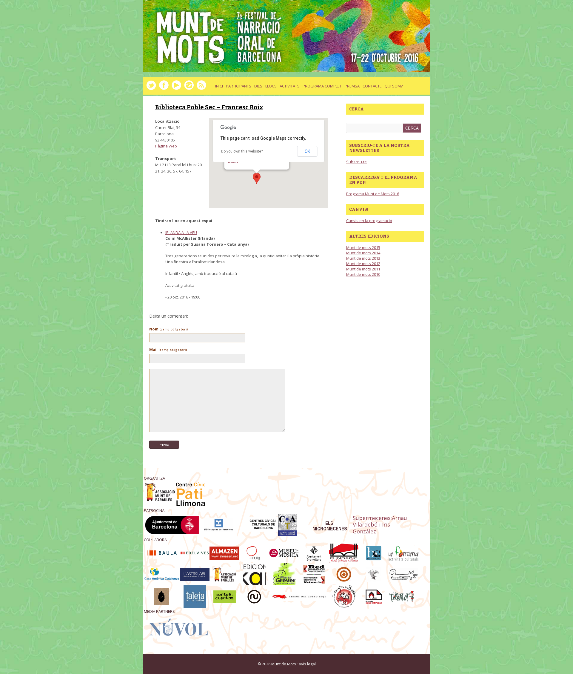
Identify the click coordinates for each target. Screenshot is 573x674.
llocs (271, 86)
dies (258, 86)
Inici (219, 86)
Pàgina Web (166, 146)
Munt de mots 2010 (363, 274)
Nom (168, 329)
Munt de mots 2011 (363, 269)
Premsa (352, 86)
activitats (290, 86)
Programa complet (322, 86)
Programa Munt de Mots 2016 (372, 193)
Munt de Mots (283, 664)
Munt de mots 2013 (363, 258)
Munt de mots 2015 (363, 247)
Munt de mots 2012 (363, 263)
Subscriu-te (356, 161)
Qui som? (394, 86)
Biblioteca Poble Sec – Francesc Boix (209, 107)
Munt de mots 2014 (363, 253)
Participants (238, 86)
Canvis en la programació (369, 220)
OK (307, 151)
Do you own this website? (242, 151)
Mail (168, 349)
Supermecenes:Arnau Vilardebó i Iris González (380, 524)
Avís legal (307, 664)
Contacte (372, 86)
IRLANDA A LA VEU (181, 232)
